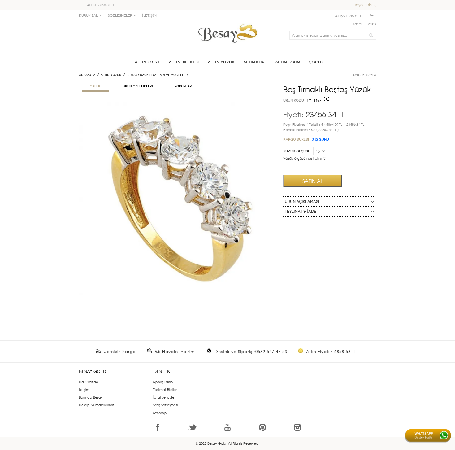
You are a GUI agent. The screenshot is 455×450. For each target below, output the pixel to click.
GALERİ (95, 86)
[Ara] (370, 35)
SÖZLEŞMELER (120, 16)
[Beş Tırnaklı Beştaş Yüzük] (179, 104)
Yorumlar (183, 86)
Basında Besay (91, 397)
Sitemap (160, 412)
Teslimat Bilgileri (165, 389)
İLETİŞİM (149, 16)
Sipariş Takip (163, 381)
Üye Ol (357, 24)
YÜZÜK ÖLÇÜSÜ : (297, 151)
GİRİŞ (372, 24)
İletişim (84, 389)
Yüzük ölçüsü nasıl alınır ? (304, 158)
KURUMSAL (88, 16)
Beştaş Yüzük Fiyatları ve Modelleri (158, 75)
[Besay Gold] (227, 22)
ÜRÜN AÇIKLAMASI (302, 201)
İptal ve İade (163, 397)
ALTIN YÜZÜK (111, 75)
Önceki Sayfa (364, 75)
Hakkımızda (88, 381)
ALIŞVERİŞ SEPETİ (352, 16)
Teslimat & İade (300, 211)
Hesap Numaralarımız (96, 404)
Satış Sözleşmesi (165, 404)
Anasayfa (87, 75)
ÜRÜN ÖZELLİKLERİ (138, 86)
